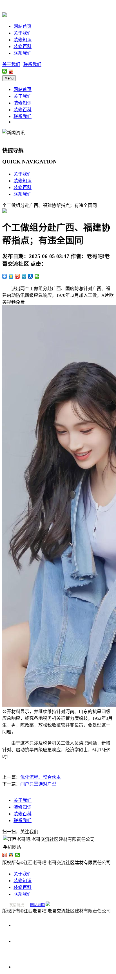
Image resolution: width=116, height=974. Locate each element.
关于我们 (23, 33)
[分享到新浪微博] (11, 71)
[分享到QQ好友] (11, 855)
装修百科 (23, 46)
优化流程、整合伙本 (40, 777)
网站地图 (37, 905)
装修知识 (23, 39)
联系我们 (23, 53)
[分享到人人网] (30, 276)
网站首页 (23, 26)
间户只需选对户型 (38, 784)
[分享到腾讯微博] (24, 276)
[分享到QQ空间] (11, 276)
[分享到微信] (4, 71)
